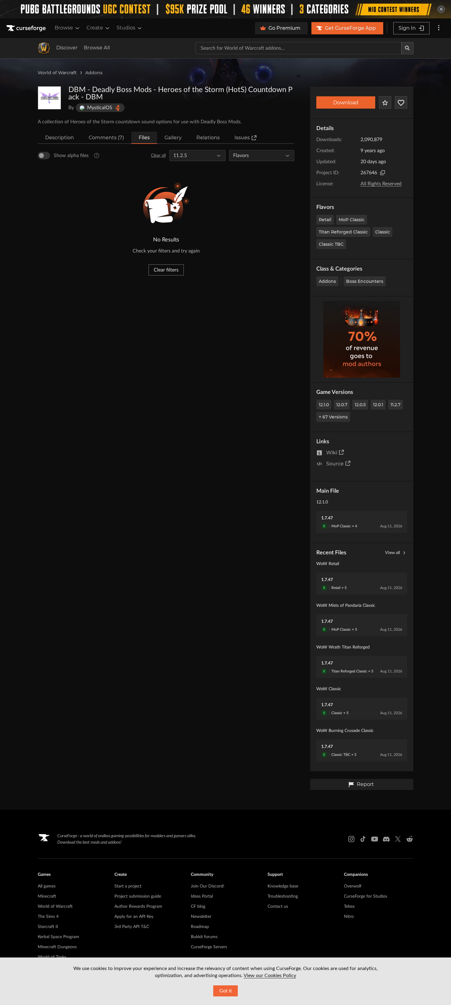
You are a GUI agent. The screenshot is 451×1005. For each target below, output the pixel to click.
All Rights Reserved (381, 183)
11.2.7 (395, 404)
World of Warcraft (57, 72)
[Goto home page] (26, 28)
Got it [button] (225, 990)
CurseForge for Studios (365, 896)
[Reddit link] (409, 839)
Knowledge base (283, 886)
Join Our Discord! (207, 886)
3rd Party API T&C (131, 927)
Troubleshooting (283, 896)
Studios (126, 28)
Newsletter (201, 917)
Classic (382, 232)
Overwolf (352, 886)
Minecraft (47, 896)
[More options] (439, 28)
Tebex (349, 906)
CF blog (198, 906)
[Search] (407, 48)
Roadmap (200, 927)
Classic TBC (331, 244)
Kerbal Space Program (58, 937)
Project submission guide (137, 896)
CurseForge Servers (209, 947)
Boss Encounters (364, 281)
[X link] (398, 839)
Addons (93, 72)
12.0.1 (378, 404)
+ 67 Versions (333, 417)
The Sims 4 (48, 917)
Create (95, 28)
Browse (64, 28)
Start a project (127, 886)
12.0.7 (341, 404)
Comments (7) (106, 138)
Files (144, 138)
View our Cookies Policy (270, 975)
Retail (325, 219)
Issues (242, 138)
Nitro (349, 917)
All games (47, 886)
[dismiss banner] (441, 9)
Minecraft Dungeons (57, 947)
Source (335, 464)
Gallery (173, 138)
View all (392, 553)
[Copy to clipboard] (383, 173)
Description (59, 138)
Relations (208, 138)
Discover (67, 48)
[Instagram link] (351, 839)
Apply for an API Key (133, 917)
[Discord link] (386, 839)
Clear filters (166, 270)
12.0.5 (360, 404)
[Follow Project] (401, 102)
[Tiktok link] (363, 839)
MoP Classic (351, 219)
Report (365, 784)
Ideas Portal (202, 896)
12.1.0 (324, 404)
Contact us (278, 906)
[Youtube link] (374, 839)
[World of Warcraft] (44, 48)
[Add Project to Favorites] (385, 102)
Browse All (97, 48)
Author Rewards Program (138, 906)
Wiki (331, 453)
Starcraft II (48, 927)
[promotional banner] (225, 9)
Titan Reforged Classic (343, 232)
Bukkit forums (204, 937)
